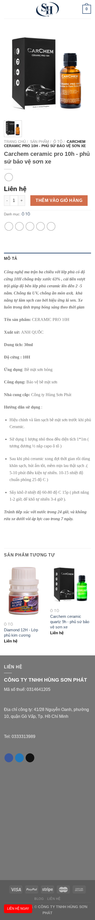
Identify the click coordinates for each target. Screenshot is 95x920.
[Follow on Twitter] (19, 757)
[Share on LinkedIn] (51, 226)
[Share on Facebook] (8, 226)
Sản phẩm (39, 142)
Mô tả (10, 258)
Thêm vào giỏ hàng (59, 200)
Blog (39, 899)
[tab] (47, 258)
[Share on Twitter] (19, 226)
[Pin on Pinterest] (40, 226)
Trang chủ (15, 142)
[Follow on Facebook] (8, 757)
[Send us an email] (30, 757)
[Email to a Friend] (30, 226)
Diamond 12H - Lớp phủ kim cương (21, 632)
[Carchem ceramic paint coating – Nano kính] (8, 177)
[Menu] (8, 9)
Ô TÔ (58, 142)
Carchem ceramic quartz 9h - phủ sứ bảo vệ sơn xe (69, 621)
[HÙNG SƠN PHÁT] (47, 9)
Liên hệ (54, 899)
